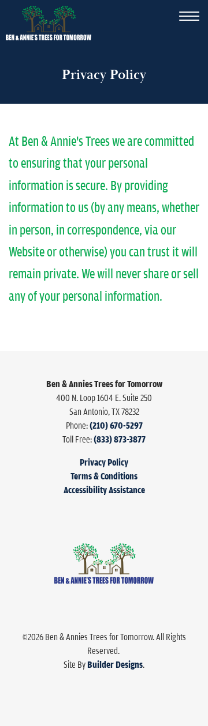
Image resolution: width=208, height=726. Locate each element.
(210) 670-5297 (116, 425)
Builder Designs (115, 664)
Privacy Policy (104, 462)
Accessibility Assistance (104, 489)
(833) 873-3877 (120, 439)
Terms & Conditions (104, 476)
